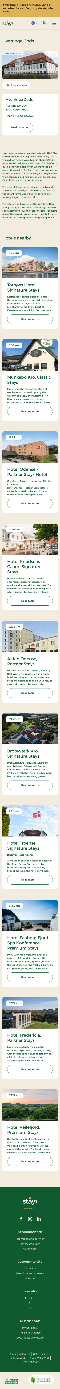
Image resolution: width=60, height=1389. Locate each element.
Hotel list (30, 1278)
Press (30, 1307)
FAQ (30, 1302)
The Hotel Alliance (30, 1332)
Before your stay (30, 1243)
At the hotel (30, 1248)
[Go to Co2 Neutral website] (41, 1381)
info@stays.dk (18, 1358)
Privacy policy (30, 1327)
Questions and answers (30, 1273)
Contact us (30, 1268)
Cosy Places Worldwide (30, 1337)
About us (30, 1298)
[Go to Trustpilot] (11, 1381)
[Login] (44, 23)
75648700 (43, 1358)
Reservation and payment (30, 1238)
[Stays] (7, 23)
